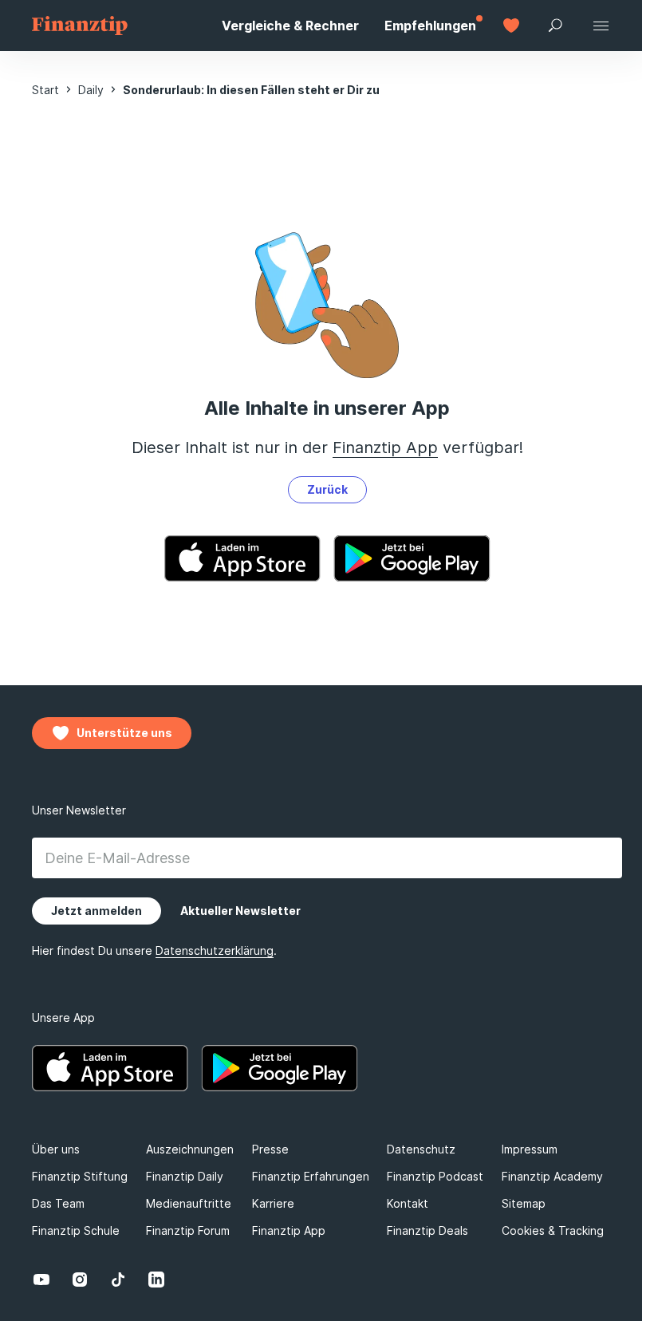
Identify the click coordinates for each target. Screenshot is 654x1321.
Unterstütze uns (124, 732)
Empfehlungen (430, 26)
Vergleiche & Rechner (290, 26)
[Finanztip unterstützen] (511, 25)
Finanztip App (385, 447)
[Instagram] (79, 1279)
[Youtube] (41, 1279)
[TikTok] (118, 1279)
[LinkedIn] (156, 1279)
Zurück (327, 489)
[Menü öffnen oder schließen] (600, 25)
